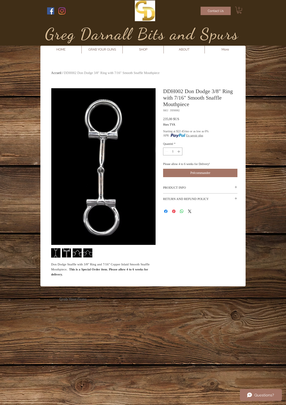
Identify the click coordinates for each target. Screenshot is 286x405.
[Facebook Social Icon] (50, 10)
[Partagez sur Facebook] (165, 211)
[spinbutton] (172, 151)
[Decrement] (166, 151)
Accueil (56, 73)
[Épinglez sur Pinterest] (173, 211)
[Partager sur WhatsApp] (181, 211)
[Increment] (179, 151)
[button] (239, 10)
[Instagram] (62, 10)
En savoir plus (194, 135)
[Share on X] (189, 211)
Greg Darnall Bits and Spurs (142, 34)
